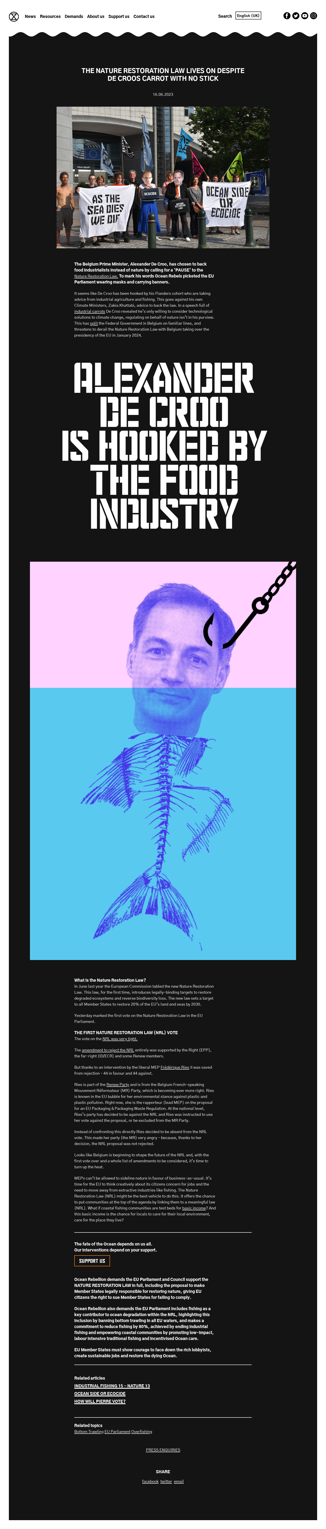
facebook (150, 1482)
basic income (194, 1208)
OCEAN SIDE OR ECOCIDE (100, 1394)
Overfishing (141, 1432)
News (30, 17)
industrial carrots (89, 312)
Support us (119, 17)
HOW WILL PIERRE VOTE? (100, 1402)
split (94, 324)
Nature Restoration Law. (96, 276)
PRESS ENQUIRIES (163, 1450)
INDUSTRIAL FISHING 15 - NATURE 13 (112, 1386)
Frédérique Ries (175, 1068)
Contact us (144, 17)
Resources (50, 17)
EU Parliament (117, 1432)
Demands (74, 17)
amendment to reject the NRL (108, 1050)
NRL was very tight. (119, 1039)
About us (95, 17)
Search (225, 17)
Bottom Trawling (89, 1432)
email (179, 1482)
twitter (166, 1482)
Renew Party (117, 1085)
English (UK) (248, 16)
